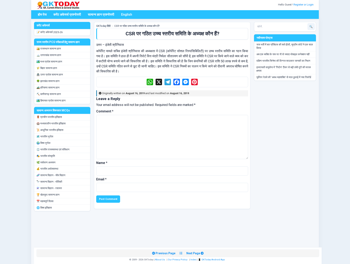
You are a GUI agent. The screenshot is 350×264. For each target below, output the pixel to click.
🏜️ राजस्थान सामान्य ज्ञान (48, 48)
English (126, 14)
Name (101, 163)
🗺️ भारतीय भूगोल (44, 136)
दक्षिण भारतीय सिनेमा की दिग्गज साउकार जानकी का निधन (283, 60)
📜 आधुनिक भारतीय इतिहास (49, 129)
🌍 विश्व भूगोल (43, 142)
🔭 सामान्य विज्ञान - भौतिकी (49, 181)
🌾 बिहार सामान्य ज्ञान (46, 68)
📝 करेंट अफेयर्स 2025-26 (49, 32)
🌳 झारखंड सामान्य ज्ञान (47, 81)
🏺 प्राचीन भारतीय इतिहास (49, 117)
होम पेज (42, 14)
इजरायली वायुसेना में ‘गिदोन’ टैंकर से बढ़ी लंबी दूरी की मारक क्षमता (283, 69)
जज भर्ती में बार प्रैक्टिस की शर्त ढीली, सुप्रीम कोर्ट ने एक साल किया (284, 46)
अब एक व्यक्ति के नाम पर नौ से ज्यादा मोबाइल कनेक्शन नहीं (282, 54)
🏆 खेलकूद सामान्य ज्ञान (47, 194)
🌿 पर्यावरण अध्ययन (45, 162)
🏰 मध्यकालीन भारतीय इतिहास (51, 123)
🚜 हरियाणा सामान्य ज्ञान (47, 87)
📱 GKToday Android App (211, 259)
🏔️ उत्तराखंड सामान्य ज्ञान (48, 55)
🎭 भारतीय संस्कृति (45, 155)
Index (193, 259)
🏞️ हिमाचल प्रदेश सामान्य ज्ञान (50, 100)
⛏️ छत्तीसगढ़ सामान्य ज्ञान (48, 94)
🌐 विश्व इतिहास (44, 207)
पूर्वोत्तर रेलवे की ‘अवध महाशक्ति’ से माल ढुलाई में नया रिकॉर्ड (283, 77)
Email (101, 179)
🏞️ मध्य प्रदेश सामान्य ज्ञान (49, 61)
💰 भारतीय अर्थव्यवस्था (47, 168)
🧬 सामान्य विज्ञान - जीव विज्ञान (50, 175)
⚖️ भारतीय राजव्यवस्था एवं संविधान (52, 149)
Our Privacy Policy (177, 259)
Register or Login (303, 4)
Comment (104, 111)
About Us (160, 259)
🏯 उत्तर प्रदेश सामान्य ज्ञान (49, 74)
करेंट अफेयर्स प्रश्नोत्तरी (67, 14)
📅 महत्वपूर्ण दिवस (44, 201)
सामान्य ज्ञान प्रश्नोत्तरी (101, 14)
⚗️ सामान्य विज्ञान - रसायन (49, 188)
